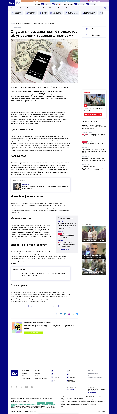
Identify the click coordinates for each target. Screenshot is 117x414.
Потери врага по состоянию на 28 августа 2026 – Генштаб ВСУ (66, 235)
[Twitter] (64, 313)
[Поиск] (105, 8)
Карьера (38, 8)
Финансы (30, 8)
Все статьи (96, 35)
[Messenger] (77, 313)
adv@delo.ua (70, 389)
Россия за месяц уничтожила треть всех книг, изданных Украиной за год (93, 159)
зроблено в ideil (102, 411)
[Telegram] (60, 313)
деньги (33, 306)
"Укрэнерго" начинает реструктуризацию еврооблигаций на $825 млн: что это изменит (94, 167)
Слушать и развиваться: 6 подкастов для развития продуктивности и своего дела (45, 187)
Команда (90, 370)
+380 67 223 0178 (71, 388)
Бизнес (22, 8)
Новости (61, 8)
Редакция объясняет (71, 381)
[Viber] (69, 313)
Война (45, 8)
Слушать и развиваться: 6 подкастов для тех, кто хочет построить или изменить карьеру (45, 274)
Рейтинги (35, 1)
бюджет (14, 306)
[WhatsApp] (73, 313)
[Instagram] (32, 386)
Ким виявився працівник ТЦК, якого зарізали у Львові (93, 273)
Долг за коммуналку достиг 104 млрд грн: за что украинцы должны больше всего (94, 151)
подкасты (54, 306)
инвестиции (23, 306)
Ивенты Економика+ (94, 1)
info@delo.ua (92, 392)
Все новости (62, 249)
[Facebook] (57, 313)
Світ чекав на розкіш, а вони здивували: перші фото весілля (93, 239)
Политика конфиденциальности (95, 376)
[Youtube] (27, 386)
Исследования (58, 381)
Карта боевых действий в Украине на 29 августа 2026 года (66, 244)
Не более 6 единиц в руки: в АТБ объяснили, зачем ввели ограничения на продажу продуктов (67, 226)
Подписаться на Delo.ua (94, 114)
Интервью (72, 377)
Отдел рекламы (93, 373)
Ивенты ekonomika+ (41, 378)
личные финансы (43, 306)
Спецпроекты (65, 1)
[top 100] (18, 3)
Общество (52, 8)
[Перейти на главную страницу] (11, 3)
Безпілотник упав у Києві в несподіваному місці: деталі (92, 256)
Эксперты (69, 8)
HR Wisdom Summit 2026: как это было (93, 109)
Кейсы (71, 374)
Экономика (14, 8)
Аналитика (57, 377)
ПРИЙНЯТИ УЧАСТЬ (33, 333)
